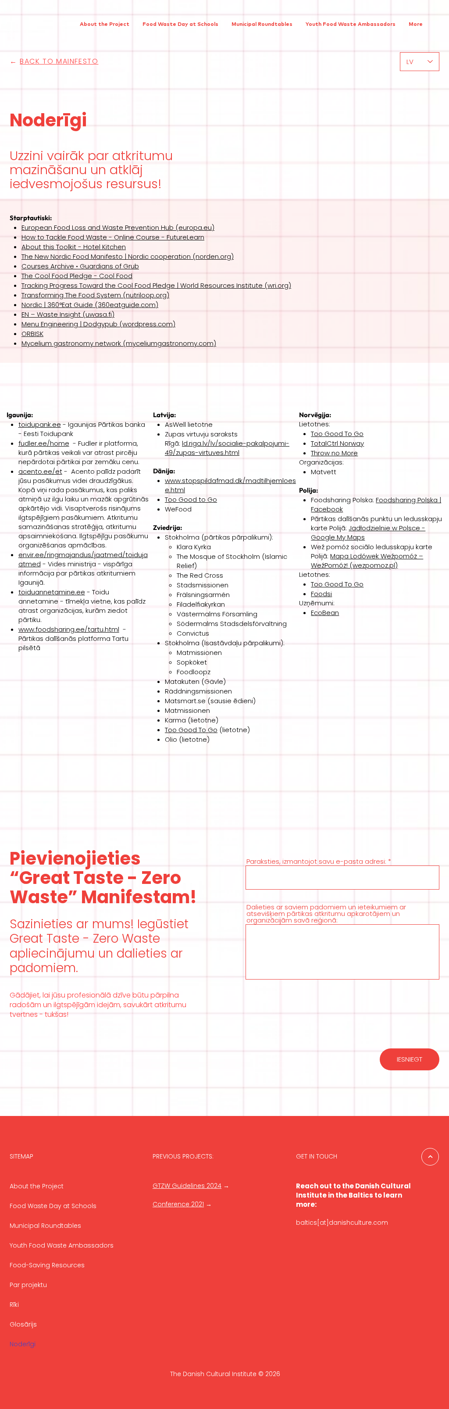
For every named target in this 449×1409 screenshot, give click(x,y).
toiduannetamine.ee (51, 592)
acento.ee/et (40, 471)
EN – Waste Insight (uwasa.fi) (67, 314)
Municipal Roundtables (45, 1225)
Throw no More (334, 453)
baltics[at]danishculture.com (342, 1222)
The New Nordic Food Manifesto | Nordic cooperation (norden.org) (127, 256)
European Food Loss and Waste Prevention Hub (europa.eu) (117, 227)
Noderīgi (23, 1344)
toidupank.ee (39, 424)
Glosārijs (23, 1324)
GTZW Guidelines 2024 (187, 1185)
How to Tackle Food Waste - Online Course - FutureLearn (112, 237)
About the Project (37, 1186)
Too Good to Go (191, 499)
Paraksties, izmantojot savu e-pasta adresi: (316, 861)
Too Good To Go (191, 729)
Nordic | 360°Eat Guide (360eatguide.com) (89, 304)
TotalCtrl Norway (337, 443)
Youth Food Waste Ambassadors (62, 1245)
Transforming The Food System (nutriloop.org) (95, 295)
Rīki (14, 1304)
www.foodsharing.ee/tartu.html (68, 629)
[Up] (430, 1157)
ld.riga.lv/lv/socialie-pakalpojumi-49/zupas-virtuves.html (227, 448)
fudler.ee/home (43, 443)
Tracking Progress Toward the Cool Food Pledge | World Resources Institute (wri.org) (156, 285)
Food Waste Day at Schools (53, 1206)
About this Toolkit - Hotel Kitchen (73, 246)
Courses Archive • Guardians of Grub (80, 266)
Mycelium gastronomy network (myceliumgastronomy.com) (118, 343)
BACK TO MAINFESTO (59, 61)
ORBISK (32, 333)
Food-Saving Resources (47, 1265)
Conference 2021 (178, 1204)
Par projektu (28, 1284)
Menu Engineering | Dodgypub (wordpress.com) (98, 324)
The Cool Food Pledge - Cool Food (76, 275)
